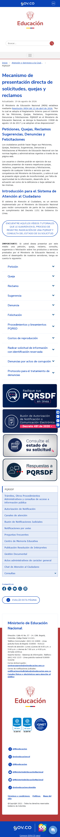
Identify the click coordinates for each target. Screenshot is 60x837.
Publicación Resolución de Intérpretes (25, 547)
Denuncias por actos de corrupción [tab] (29, 361)
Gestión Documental (15, 554)
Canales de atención (15, 515)
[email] (15, 588)
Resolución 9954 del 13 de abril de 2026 (32, 108)
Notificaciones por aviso (17, 528)
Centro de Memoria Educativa (21, 541)
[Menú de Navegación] (30, 55)
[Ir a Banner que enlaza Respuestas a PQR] (30, 470)
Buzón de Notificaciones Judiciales (23, 522)
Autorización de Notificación (19, 509)
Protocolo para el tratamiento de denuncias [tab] (29, 373)
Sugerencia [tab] (14, 296)
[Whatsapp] (20, 588)
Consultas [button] (9, 573)
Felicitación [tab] (15, 315)
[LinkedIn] (25, 588)
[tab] (30, 573)
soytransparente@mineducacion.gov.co (26, 665)
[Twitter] (9, 588)
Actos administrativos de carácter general (27, 560)
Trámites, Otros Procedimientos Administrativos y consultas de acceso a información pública (26, 499)
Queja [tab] (11, 276)
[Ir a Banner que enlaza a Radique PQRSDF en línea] (30, 395)
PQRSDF (6, 65)
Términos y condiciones (19, 796)
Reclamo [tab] (13, 286)
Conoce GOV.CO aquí (30, 835)
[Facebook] (4, 588)
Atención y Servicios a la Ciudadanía (29, 63)
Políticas (37, 796)
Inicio (5, 63)
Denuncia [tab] (13, 305)
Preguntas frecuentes (16, 534)
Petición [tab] (13, 267)
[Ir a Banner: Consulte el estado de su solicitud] (30, 445)
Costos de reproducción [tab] (23, 338)
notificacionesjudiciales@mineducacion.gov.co (29, 671)
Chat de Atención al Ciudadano (21, 567)
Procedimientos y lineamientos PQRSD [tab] (27, 326)
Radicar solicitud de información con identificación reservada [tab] (28, 350)
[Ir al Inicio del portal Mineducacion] (30, 697)
